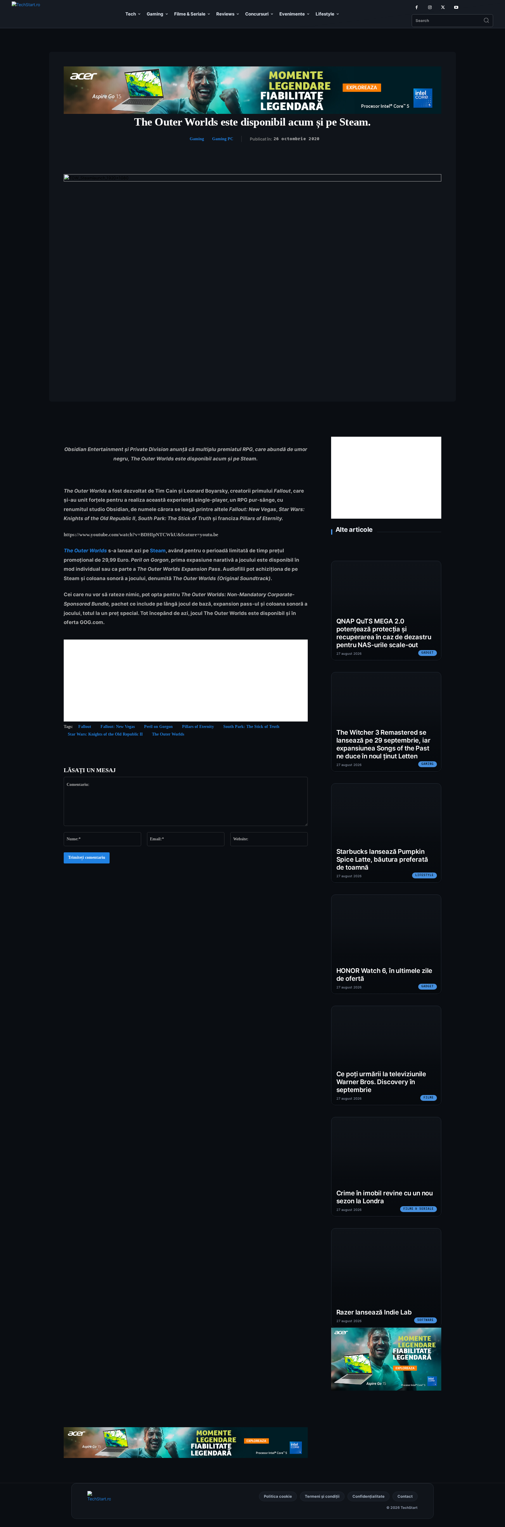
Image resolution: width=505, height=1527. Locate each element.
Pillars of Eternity (198, 726)
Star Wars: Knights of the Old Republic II (105, 734)
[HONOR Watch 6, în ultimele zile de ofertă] (386, 944)
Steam (158, 550)
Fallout (84, 726)
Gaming (197, 139)
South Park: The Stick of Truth (251, 726)
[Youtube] (456, 7)
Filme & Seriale (418, 1209)
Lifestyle (424, 875)
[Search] (486, 20)
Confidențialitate (368, 1496)
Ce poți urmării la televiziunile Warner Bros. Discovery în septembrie (381, 1082)
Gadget (427, 652)
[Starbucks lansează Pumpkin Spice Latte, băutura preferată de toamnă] (386, 833)
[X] (443, 7)
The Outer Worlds (85, 550)
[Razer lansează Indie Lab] (386, 1277)
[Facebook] (416, 7)
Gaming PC (222, 139)
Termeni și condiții (322, 1496)
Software (425, 1320)
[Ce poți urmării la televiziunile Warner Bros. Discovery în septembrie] (386, 1055)
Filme (428, 1097)
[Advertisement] (186, 680)
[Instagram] (430, 7)
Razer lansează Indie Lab (374, 1312)
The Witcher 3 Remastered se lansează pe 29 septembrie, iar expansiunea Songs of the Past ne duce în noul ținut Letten (383, 744)
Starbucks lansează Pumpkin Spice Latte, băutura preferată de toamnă (382, 859)
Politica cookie (278, 1496)
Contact (405, 1496)
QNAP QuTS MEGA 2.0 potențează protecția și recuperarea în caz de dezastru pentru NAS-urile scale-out (383, 632)
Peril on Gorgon (158, 726)
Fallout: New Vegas (118, 726)
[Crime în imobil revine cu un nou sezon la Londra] (386, 1166)
